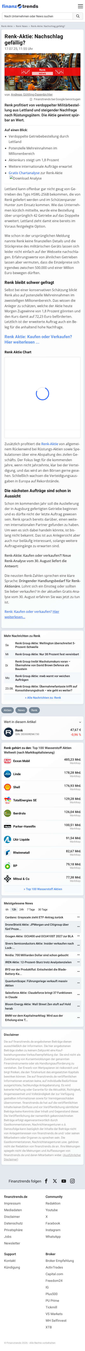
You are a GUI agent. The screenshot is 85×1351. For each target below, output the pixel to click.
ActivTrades (54, 1267)
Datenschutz (13, 1223)
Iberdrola (19, 813)
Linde (17, 774)
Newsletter (12, 1243)
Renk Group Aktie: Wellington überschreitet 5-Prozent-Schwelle (45, 645)
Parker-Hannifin (24, 826)
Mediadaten (13, 1210)
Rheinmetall (21, 852)
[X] (55, 1181)
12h (14, 909)
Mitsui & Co (21, 879)
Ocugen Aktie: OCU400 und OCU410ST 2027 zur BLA (39, 936)
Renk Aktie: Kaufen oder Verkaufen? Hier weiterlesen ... (38, 339)
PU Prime (52, 1300)
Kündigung (12, 1267)
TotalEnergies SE (25, 800)
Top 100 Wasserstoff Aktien (44, 889)
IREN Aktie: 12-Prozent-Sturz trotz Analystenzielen (38, 962)
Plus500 (52, 1294)
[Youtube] (63, 1181)
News (21, 710)
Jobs (7, 1236)
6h (7, 909)
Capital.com (54, 1274)
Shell (16, 787)
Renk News (22, 26)
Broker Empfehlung (60, 1260)
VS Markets (54, 1314)
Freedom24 (54, 1280)
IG (47, 1287)
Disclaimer (12, 1216)
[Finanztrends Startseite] (20, 8)
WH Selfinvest (56, 1320)
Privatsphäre (13, 1230)
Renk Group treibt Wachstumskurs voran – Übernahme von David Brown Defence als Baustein (42, 665)
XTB (49, 1327)
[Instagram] (72, 1181)
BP (15, 865)
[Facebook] (46, 1181)
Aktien (7, 710)
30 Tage (42, 909)
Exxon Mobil (21, 761)
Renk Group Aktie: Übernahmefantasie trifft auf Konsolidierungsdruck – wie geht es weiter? (46, 688)
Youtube (52, 1210)
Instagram (53, 1230)
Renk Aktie (7, 26)
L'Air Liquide (21, 839)
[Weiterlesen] (78, 917)
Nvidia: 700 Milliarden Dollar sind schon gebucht (36, 955)
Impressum (12, 1203)
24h (21, 909)
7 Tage (31, 909)
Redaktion (53, 1203)
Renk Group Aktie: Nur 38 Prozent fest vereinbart (47, 654)
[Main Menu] (80, 6)
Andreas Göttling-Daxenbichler (32, 95)
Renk (34, 710)
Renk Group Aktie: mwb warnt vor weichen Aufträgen (42, 678)
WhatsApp (53, 1236)
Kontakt (9, 1260)
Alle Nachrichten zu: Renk (44, 698)
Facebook (53, 1223)
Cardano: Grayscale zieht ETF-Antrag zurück (34, 917)
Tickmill (51, 1307)
